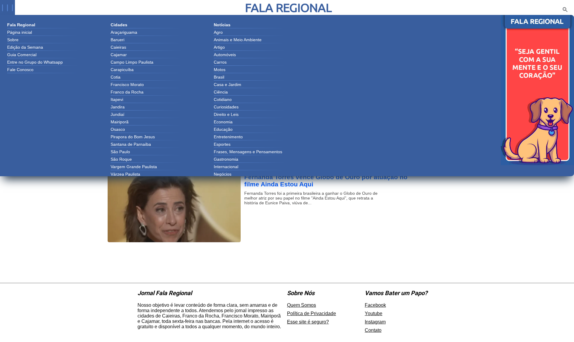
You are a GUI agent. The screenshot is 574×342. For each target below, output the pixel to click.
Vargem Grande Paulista (134, 166)
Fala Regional (288, 7)
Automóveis (225, 54)
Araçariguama (124, 32)
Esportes (222, 144)
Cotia (115, 77)
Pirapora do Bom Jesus (133, 136)
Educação (223, 129)
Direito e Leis (226, 114)
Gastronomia (226, 159)
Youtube (373, 313)
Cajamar (119, 54)
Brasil (219, 77)
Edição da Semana (25, 47)
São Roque (121, 159)
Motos (219, 69)
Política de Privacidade (311, 313)
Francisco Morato (127, 84)
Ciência (221, 92)
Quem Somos (301, 305)
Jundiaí (117, 114)
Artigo (219, 47)
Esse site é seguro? (308, 321)
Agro (218, 32)
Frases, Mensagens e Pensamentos (248, 151)
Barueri (117, 39)
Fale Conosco (20, 69)
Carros (220, 62)
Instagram (375, 321)
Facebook (375, 305)
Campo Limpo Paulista (132, 62)
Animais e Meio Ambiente (238, 39)
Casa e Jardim (227, 84)
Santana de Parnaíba (131, 144)
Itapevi (117, 99)
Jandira (118, 107)
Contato (373, 330)
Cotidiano (223, 99)
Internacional (226, 166)
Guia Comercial (21, 54)
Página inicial (19, 32)
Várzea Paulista (125, 174)
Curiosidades (226, 107)
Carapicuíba (122, 69)
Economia (223, 121)
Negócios (222, 174)
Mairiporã (120, 121)
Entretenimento (228, 136)
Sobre (13, 39)
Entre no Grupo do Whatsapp (35, 62)
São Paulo (120, 151)
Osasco (118, 129)
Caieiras (118, 47)
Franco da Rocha (127, 92)
